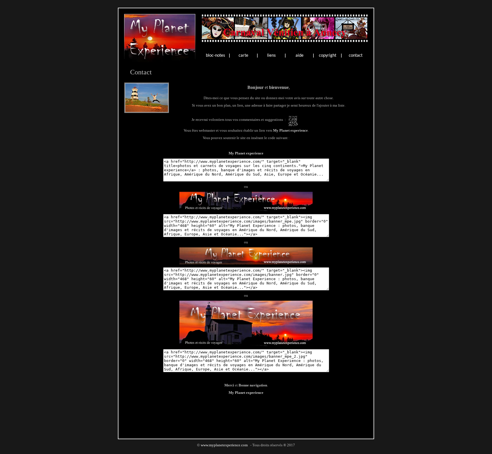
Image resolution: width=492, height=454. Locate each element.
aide (300, 55)
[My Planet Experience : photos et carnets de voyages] (159, 60)
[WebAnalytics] (246, 451)
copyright (327, 55)
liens (271, 55)
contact (355, 55)
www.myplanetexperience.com (224, 445)
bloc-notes (215, 55)
